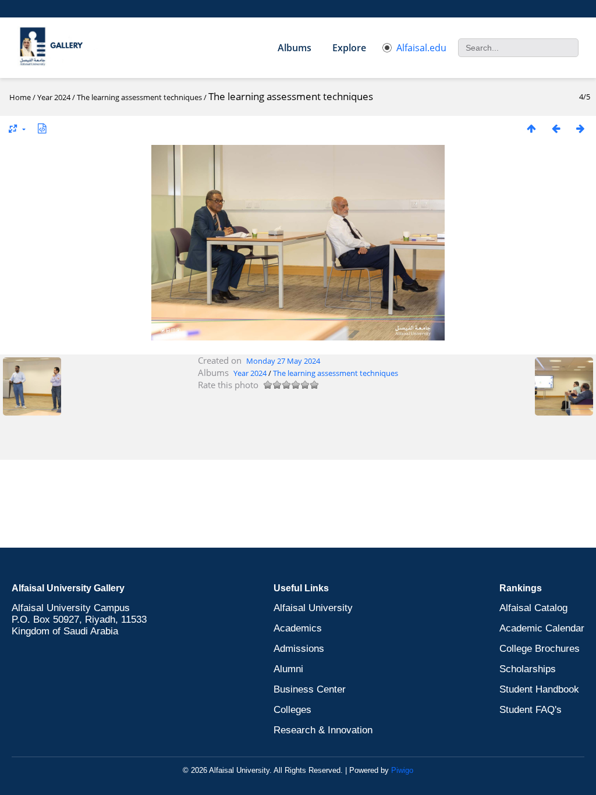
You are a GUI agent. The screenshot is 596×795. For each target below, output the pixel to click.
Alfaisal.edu (421, 47)
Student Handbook (539, 689)
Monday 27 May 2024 (283, 361)
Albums (294, 47)
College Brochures (539, 648)
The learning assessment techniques (139, 97)
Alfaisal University (313, 607)
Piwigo (402, 770)
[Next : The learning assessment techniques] (580, 128)
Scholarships (527, 669)
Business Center (310, 689)
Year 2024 (53, 97)
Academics (298, 628)
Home (20, 97)
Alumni (288, 669)
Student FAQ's (530, 709)
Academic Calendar (541, 628)
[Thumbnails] (531, 128)
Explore (349, 47)
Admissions (299, 648)
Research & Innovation (323, 730)
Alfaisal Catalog (533, 607)
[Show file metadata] (42, 128)
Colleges (292, 709)
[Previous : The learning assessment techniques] (556, 128)
